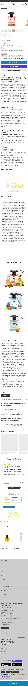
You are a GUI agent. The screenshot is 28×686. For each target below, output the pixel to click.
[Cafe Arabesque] (7, 536)
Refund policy (15, 667)
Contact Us (4, 568)
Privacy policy (3, 669)
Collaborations (3, 667)
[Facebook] (5, 661)
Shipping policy (22, 667)
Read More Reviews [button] (14, 487)
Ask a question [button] (20, 507)
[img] (7, 464)
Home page (4, 579)
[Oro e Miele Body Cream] (21, 536)
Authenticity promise (10, 669)
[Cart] (25, 4)
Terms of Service (10, 667)
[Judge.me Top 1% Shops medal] (20, 185)
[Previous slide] (1, 475)
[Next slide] (27, 475)
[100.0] (10, 514)
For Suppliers (17, 669)
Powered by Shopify (4, 678)
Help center (6, 395)
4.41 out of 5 (17, 493)
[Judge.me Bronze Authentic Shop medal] (14, 185)
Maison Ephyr (21, 637)
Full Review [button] (6, 483)
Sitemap (21, 669)
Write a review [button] (8, 507)
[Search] (22, 4)
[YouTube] (10, 661)
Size (4, 53)
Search (2, 575)
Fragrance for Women (6, 586)
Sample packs (4, 590)
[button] (4, 35)
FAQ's (2, 571)
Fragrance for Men (5, 583)
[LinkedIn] (9, 661)
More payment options (14, 70)
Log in (3, 671)
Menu (2, 4)
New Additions (4, 594)
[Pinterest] (7, 661)
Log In (2, 564)
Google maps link (5, 627)
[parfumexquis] (14, 4)
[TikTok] (1, 661)
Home (2, 37)
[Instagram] (3, 661)
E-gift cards (4, 560)
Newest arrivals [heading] (7, 526)
